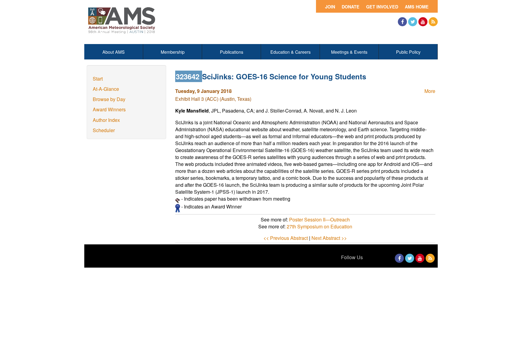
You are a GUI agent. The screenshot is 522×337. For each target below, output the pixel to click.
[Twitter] (412, 21)
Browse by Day (109, 99)
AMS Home (417, 7)
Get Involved (382, 7)
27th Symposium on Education (319, 226)
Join (330, 7)
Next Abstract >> (329, 237)
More (429, 90)
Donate (350, 7)
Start (98, 78)
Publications (231, 52)
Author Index (106, 119)
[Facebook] (402, 21)
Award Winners (109, 109)
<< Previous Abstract (285, 237)
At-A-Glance (106, 88)
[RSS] (433, 21)
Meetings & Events (349, 52)
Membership (173, 52)
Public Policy (408, 52)
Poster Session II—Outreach (319, 219)
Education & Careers (290, 52)
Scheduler (104, 130)
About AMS (113, 52)
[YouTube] (422, 21)
